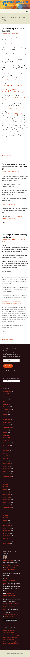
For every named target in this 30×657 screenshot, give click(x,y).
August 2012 (6, 510)
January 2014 (6, 466)
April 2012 (5, 520)
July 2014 (5, 453)
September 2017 (7, 391)
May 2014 (5, 458)
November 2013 (7, 471)
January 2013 (6, 497)
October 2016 (6, 406)
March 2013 (6, 492)
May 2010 (5, 538)
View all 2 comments (8, 339)
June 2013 (5, 484)
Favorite (12, 569)
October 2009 (6, 543)
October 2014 (6, 445)
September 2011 (7, 536)
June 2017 (5, 399)
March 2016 (6, 417)
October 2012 (6, 505)
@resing (5, 572)
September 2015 (7, 427)
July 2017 (5, 396)
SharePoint (16, 33)
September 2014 (7, 448)
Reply (4, 569)
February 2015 (6, 437)
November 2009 (7, 541)
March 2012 (6, 523)
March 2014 (6, 461)
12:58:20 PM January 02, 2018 (10, 577)
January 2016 (6, 422)
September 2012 (7, 507)
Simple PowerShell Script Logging (11, 635)
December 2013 (7, 468)
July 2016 (5, 412)
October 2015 (6, 425)
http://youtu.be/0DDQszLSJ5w (14, 114)
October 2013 (6, 474)
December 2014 (7, 443)
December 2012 (7, 499)
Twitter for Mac (10, 579)
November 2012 (7, 502)
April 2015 (5, 432)
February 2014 (6, 463)
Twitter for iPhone (10, 567)
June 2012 (5, 515)
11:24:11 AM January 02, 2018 (10, 614)
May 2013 (5, 487)
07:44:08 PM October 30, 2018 (10, 565)
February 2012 (6, 525)
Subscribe (8, 366)
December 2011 (7, 528)
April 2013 (5, 489)
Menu (3, 11)
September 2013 (7, 476)
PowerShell (16, 239)
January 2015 (6, 440)
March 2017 (6, 404)
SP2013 (3, 241)
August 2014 (6, 450)
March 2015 (6, 435)
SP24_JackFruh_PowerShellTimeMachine (14, 86)
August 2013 (6, 479)
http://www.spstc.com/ (8, 204)
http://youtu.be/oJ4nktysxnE (16, 108)
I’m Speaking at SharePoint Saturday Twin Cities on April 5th (14, 166)
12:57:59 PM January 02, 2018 (10, 592)
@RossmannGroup (8, 560)
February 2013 (6, 494)
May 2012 (5, 517)
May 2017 (5, 401)
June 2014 (5, 456)
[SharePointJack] (5, 557)
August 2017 (6, 394)
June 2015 (5, 430)
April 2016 (5, 414)
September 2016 (7, 409)
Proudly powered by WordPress (15, 653)
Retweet (8, 569)
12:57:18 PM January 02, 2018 (10, 603)
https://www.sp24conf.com (9, 44)
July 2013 (5, 481)
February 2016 (6, 419)
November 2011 (7, 530)
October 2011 (6, 533)
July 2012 (5, 512)
